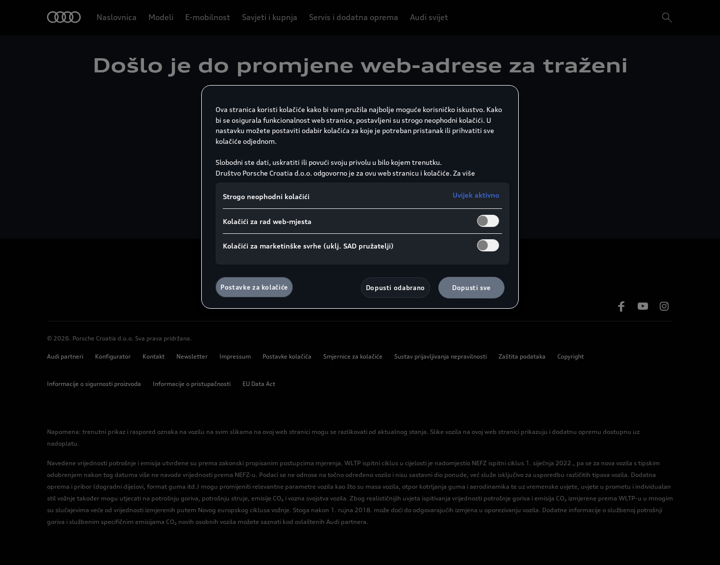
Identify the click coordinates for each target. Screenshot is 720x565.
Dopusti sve (471, 288)
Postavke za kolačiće (254, 287)
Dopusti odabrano (395, 288)
